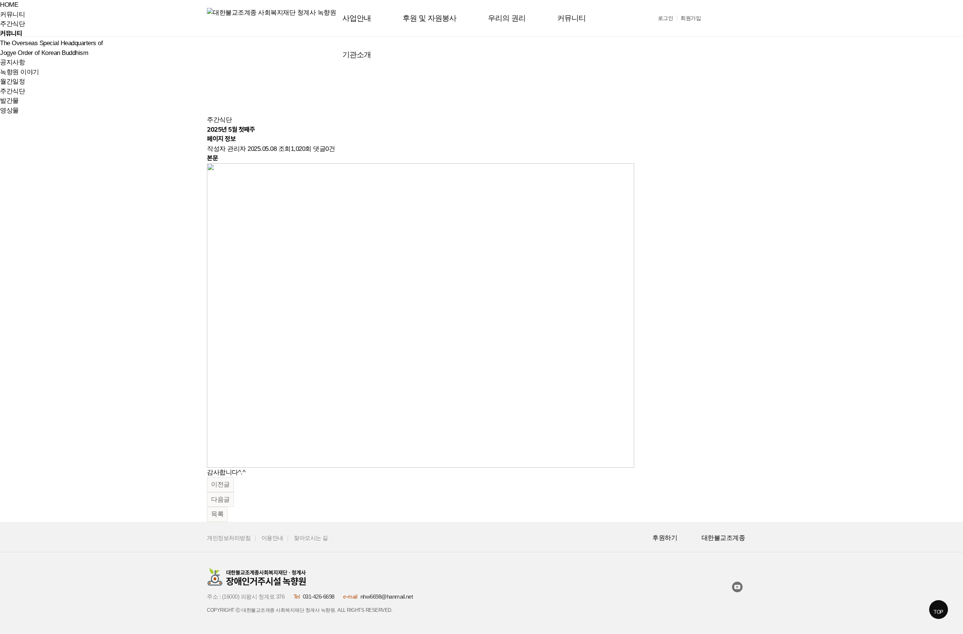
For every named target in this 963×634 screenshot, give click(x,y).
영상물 (9, 110)
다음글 (220, 499)
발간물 (9, 100)
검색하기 (718, 18)
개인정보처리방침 (229, 538)
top (938, 612)
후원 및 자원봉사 (429, 18)
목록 (217, 514)
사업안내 (356, 18)
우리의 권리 (507, 18)
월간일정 (12, 81)
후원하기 (664, 537)
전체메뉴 (741, 18)
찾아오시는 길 (311, 538)
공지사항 (12, 62)
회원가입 (690, 18)
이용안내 (272, 538)
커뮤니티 (571, 18)
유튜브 (739, 588)
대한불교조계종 (723, 537)
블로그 (751, 587)
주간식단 (12, 91)
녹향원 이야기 (19, 72)
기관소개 (356, 54)
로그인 (665, 18)
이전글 (220, 484)
